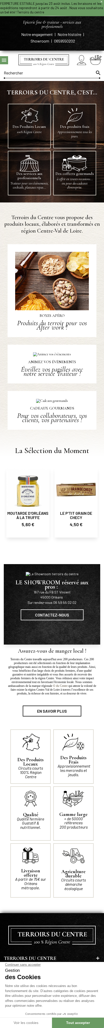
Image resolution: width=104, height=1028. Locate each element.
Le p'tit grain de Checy (76, 515)
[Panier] (96, 60)
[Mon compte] (81, 60)
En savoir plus (52, 711)
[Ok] (97, 73)
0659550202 (64, 40)
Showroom (40, 40)
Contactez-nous (52, 614)
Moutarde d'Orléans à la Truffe (27, 515)
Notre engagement (37, 34)
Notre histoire (70, 34)
